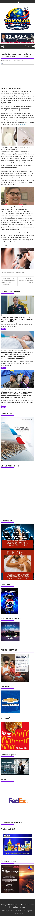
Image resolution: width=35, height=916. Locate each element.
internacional (20, 272)
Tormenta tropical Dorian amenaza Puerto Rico (26, 280)
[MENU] (33, 46)
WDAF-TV (23, 124)
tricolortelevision (18, 61)
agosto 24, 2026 (7, 389)
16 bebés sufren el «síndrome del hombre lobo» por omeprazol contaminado (8, 281)
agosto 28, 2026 (7, 315)
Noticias (12, 272)
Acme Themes (18, 913)
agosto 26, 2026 (7, 350)
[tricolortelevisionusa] (2, 46)
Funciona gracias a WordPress (11, 911)
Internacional (5, 272)
